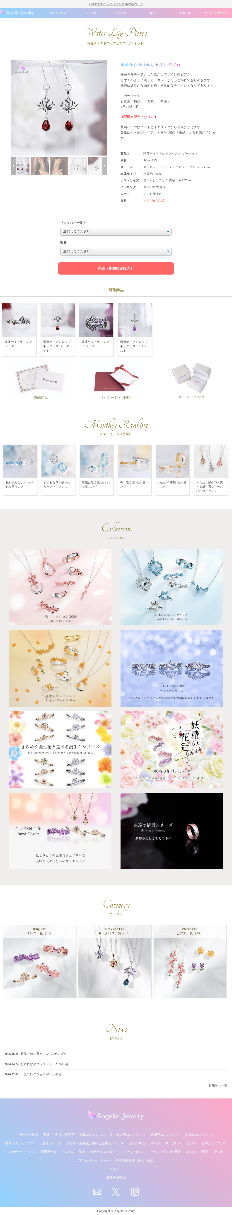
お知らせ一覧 (217, 1085)
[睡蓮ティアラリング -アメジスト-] (96, 320)
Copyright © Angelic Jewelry (116, 1211)
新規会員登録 (116, 1177)
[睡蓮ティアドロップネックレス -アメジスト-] (135, 320)
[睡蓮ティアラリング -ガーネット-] (19, 320)
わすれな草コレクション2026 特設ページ (116, 4)
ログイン (116, 1169)
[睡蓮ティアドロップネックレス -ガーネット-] (58, 320)
